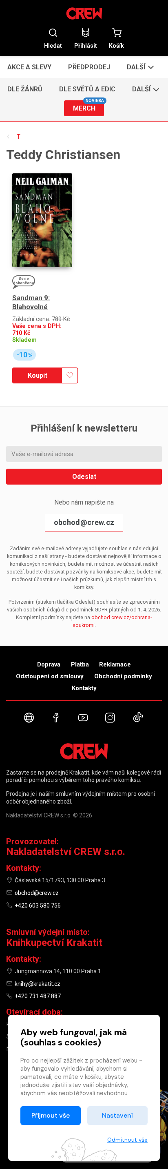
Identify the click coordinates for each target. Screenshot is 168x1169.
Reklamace (115, 664)
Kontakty (84, 688)
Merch (88, 106)
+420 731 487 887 (38, 996)
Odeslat (84, 476)
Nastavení (117, 1115)
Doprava (48, 664)
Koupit (37, 375)
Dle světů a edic (87, 89)
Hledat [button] (53, 45)
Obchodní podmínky (123, 676)
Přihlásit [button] (85, 45)
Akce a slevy (29, 67)
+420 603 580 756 (38, 905)
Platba (80, 664)
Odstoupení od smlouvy (50, 676)
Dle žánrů (24, 89)
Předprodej (89, 67)
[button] (139, 67)
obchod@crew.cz (84, 522)
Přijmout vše (50, 1115)
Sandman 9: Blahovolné (31, 302)
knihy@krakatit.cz (37, 984)
